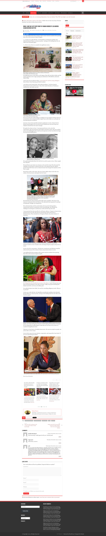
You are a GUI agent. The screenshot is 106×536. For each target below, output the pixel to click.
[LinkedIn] (74, 1)
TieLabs (82, 534)
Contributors (49, 1)
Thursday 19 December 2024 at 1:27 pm (54, 439)
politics (53, 420)
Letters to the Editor (37, 20)
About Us (32, 1)
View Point (33, 12)
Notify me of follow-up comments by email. (34, 491)
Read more (25, 400)
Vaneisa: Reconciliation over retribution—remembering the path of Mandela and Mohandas (74, 67)
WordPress (71, 534)
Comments (78, 30)
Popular (72, 30)
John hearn (45, 519)
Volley (28, 12)
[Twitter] (73, 1)
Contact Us (44, 1)
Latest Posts (57, 1)
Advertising (37, 1)
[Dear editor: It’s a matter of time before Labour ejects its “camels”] (55, 390)
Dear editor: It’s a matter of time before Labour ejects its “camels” (54, 384)
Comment (25, 466)
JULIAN (45, 515)
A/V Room (57, 12)
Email (24, 482)
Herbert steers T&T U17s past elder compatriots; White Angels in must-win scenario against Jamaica (54, 426)
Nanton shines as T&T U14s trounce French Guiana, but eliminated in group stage (77, 44)
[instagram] (75, 1)
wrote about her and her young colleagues (49, 80)
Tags (67, 33)
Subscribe (25, 511)
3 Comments (27, 31)
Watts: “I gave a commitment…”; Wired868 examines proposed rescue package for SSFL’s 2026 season (73, 75)
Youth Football (44, 12)
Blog (40, 1)
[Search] (83, 1)
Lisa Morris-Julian (37, 420)
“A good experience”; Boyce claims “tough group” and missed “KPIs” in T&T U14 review (74, 37)
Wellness (38, 12)
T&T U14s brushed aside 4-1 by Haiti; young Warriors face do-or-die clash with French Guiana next (52, 17)
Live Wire (51, 12)
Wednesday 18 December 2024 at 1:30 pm (53, 446)
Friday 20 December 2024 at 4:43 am (54, 433)
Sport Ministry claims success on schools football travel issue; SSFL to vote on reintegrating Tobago (52, 528)
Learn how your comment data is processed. (50, 497)
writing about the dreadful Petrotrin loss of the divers (37, 283)
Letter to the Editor (29, 420)
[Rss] (57, 534)
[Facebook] (58, 534)
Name (25, 478)
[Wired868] (32, 6)
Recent (67, 30)
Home (53, 1)
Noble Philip (26, 30)
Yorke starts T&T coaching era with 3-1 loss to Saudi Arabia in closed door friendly (30, 425)
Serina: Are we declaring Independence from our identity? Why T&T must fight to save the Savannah (74, 52)
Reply (60, 436)
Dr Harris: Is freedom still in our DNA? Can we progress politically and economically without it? (29, 385)
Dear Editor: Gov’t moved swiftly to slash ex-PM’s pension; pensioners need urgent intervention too (42, 385)
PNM (49, 420)
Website (25, 487)
